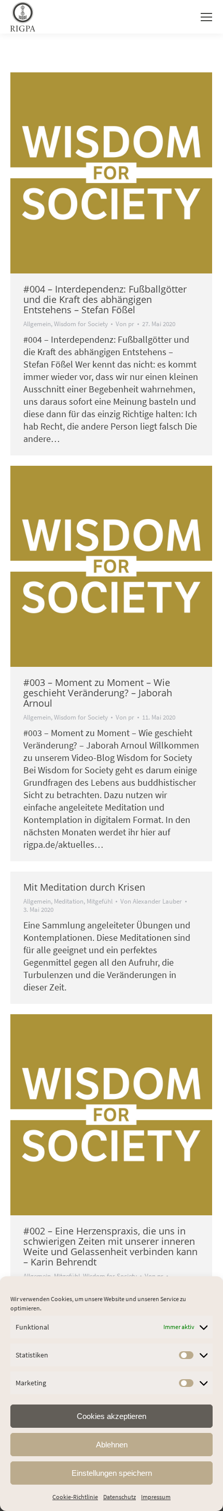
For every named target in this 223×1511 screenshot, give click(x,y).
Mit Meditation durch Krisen (84, 887)
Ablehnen (112, 1444)
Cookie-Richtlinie (75, 1497)
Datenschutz (119, 1497)
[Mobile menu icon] (206, 17)
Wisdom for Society (81, 323)
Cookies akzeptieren (111, 1416)
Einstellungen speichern (112, 1473)
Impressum (156, 1497)
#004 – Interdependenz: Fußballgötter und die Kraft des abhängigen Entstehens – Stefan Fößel (105, 299)
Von (125, 324)
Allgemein (37, 323)
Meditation (68, 901)
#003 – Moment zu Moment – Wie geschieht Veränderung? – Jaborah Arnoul (97, 692)
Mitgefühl (100, 901)
